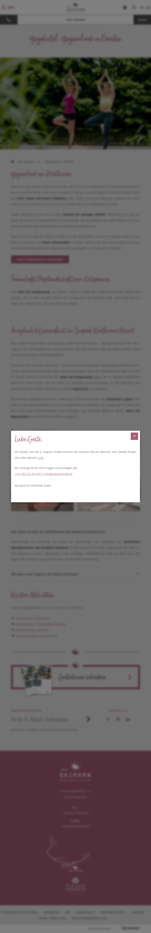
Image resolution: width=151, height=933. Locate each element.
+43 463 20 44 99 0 (28, 474)
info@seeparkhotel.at (58, 474)
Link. (41, 457)
